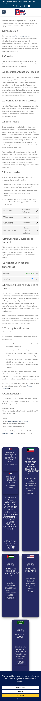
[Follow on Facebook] (24, 6)
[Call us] (8, 547)
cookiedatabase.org (8, 433)
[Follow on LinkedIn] (29, 6)
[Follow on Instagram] (26, 6)
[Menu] (4, 12)
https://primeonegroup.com (21, 36)
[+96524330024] (21, 6)
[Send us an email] (14, 542)
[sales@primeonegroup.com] (17, 6)
